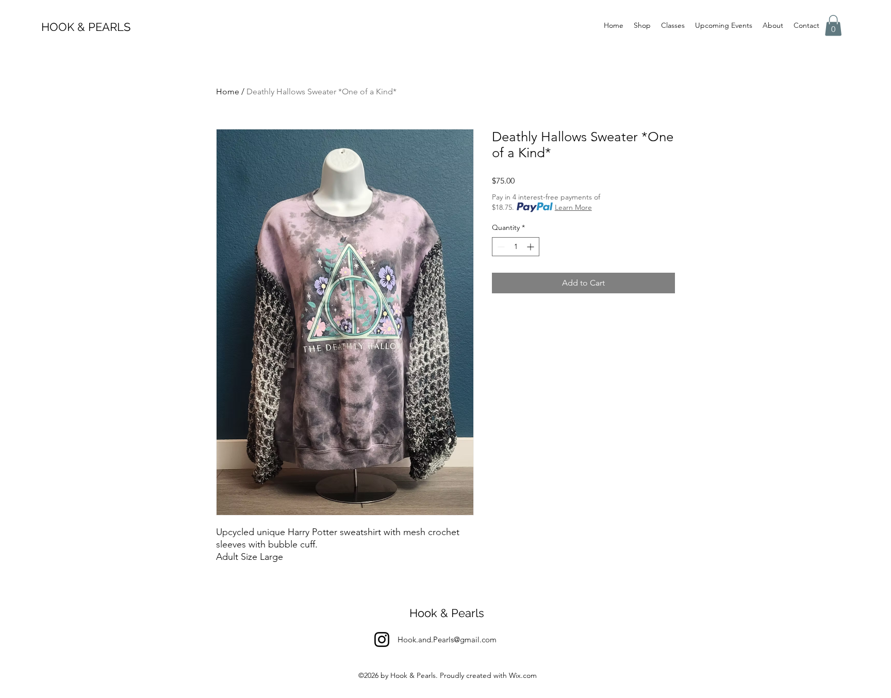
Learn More (573, 207)
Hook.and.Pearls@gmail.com (447, 639)
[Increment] (531, 247)
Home (227, 91)
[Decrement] (499, 247)
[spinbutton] (515, 247)
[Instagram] (382, 639)
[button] (833, 25)
